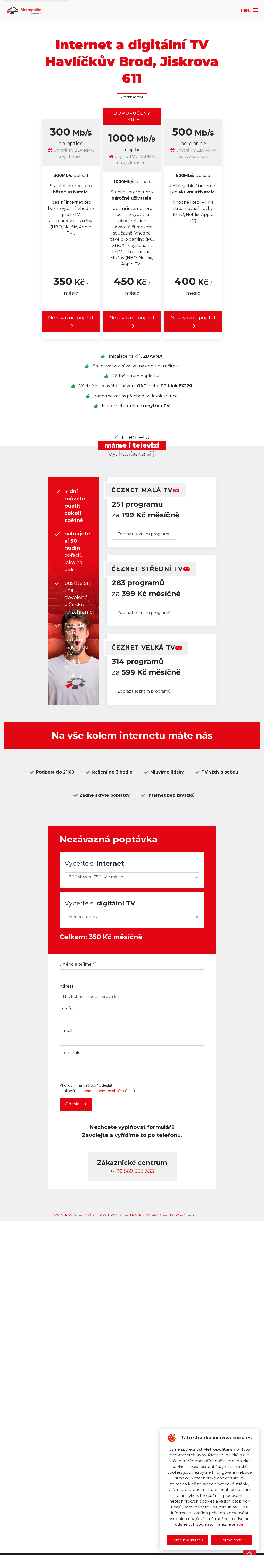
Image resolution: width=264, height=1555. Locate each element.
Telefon (68, 1008)
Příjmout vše (231, 1540)
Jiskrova (177, 1215)
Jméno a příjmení (78, 964)
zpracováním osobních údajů (109, 1091)
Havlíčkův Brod (145, 1215)
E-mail (66, 1030)
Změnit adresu (132, 97)
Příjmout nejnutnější (187, 1540)
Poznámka (71, 1052)
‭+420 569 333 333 (132, 1171)
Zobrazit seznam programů (144, 533)
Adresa (67, 986)
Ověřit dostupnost (104, 1215)
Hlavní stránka (62, 1215)
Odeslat (73, 1104)
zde (240, 1524)
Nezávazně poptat (71, 317)
